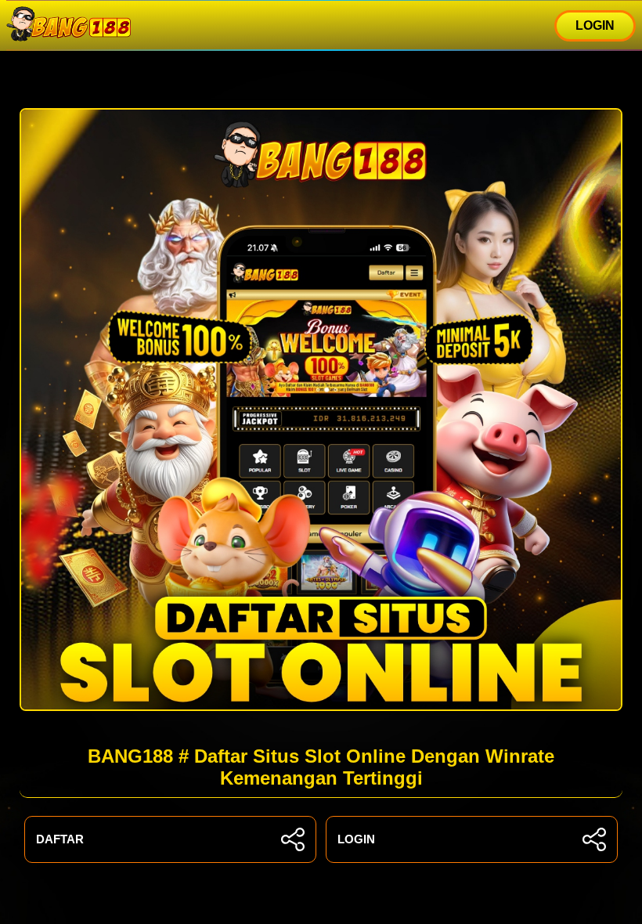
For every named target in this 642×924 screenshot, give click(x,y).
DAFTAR (60, 839)
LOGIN (595, 25)
